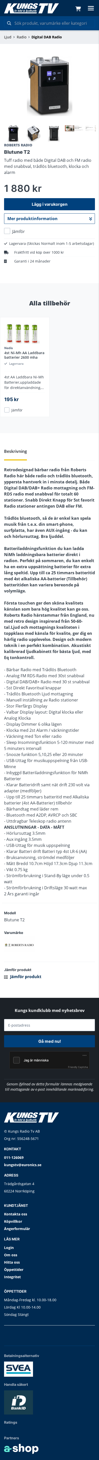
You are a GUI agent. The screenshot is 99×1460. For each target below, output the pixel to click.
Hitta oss (12, 1262)
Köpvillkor (13, 1221)
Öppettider (13, 1269)
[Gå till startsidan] (31, 8)
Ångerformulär (17, 1228)
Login (9, 1247)
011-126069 (14, 1157)
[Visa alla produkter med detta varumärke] (49, 944)
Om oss (10, 1255)
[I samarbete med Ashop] (21, 1449)
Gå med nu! (49, 1041)
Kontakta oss (15, 1214)
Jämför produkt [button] (25, 976)
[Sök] (9, 23)
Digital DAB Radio (46, 37)
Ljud (7, 37)
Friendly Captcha (78, 1066)
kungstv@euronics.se (22, 1164)
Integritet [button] (12, 1276)
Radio (21, 37)
